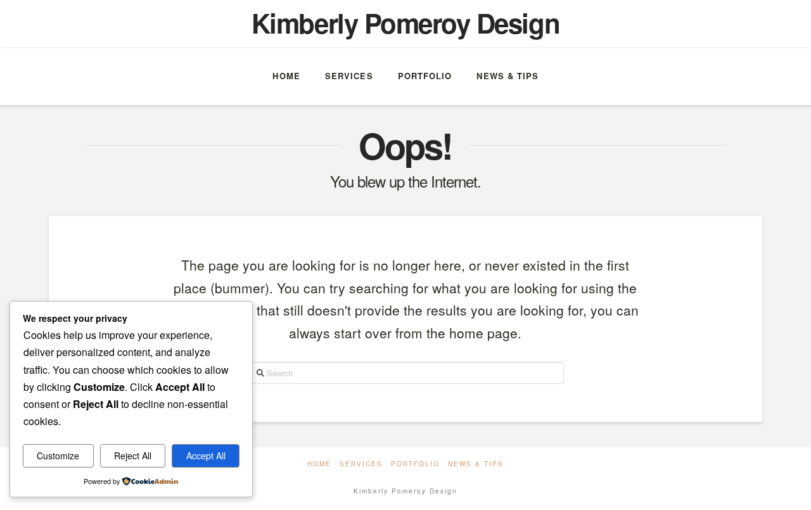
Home (319, 464)
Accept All (206, 455)
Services (361, 464)
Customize (58, 455)
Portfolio (415, 464)
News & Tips (476, 464)
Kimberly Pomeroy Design (405, 23)
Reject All (132, 455)
